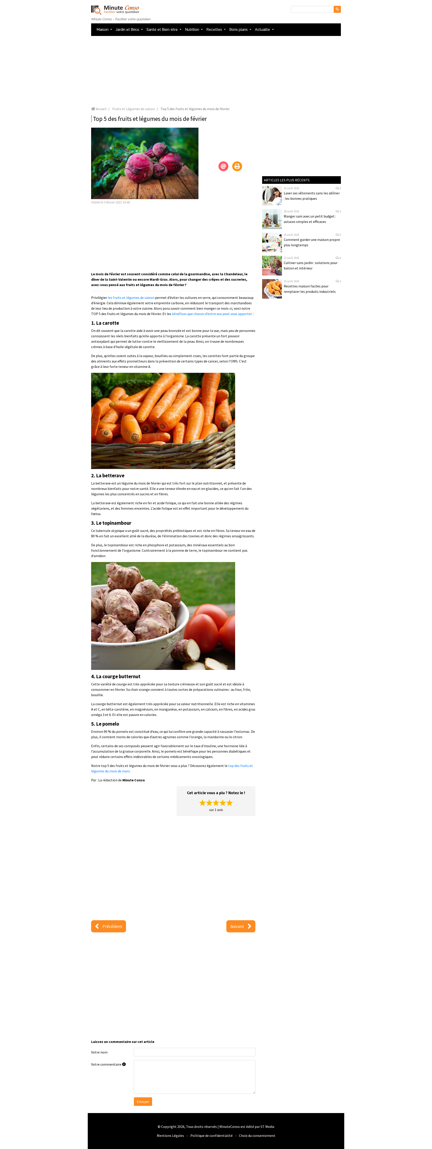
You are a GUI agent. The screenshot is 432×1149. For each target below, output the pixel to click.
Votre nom (99, 1052)
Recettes (214, 29)
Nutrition (192, 29)
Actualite (263, 29)
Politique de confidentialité (211, 1135)
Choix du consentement (257, 1135)
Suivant (237, 926)
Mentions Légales (170, 1135)
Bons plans (239, 29)
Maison (103, 29)
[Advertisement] (216, 71)
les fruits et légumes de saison (131, 297)
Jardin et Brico (128, 29)
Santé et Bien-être (162, 29)
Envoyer (143, 1101)
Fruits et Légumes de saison (133, 109)
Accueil (101, 109)
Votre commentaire (106, 1064)
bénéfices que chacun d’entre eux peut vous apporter (212, 313)
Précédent (112, 926)
